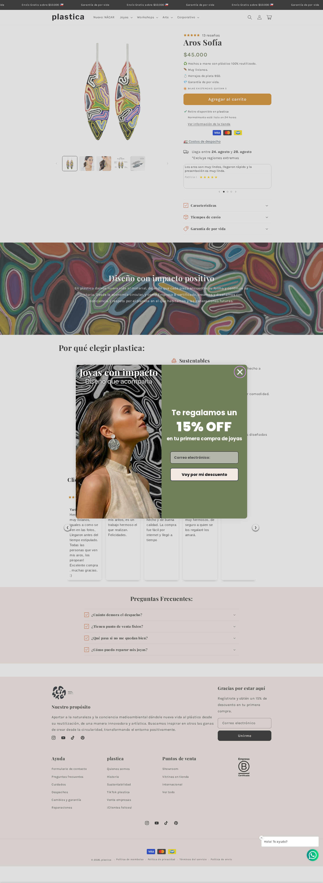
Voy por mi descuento (204, 474)
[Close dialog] (239, 371)
